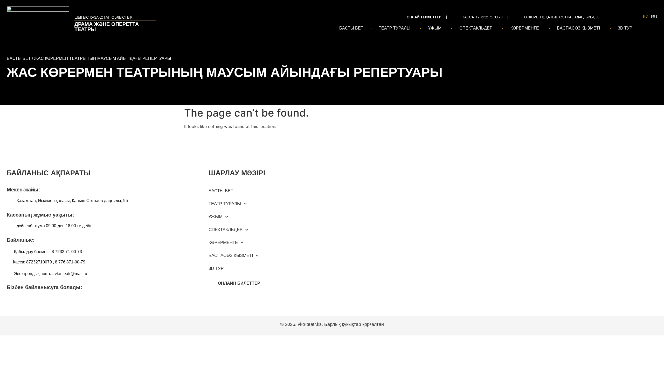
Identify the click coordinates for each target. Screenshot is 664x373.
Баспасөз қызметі (578, 28)
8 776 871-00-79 (70, 262)
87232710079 (39, 262)
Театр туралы (394, 28)
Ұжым (434, 28)
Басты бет (351, 28)
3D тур (625, 28)
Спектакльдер (476, 28)
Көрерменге (524, 28)
